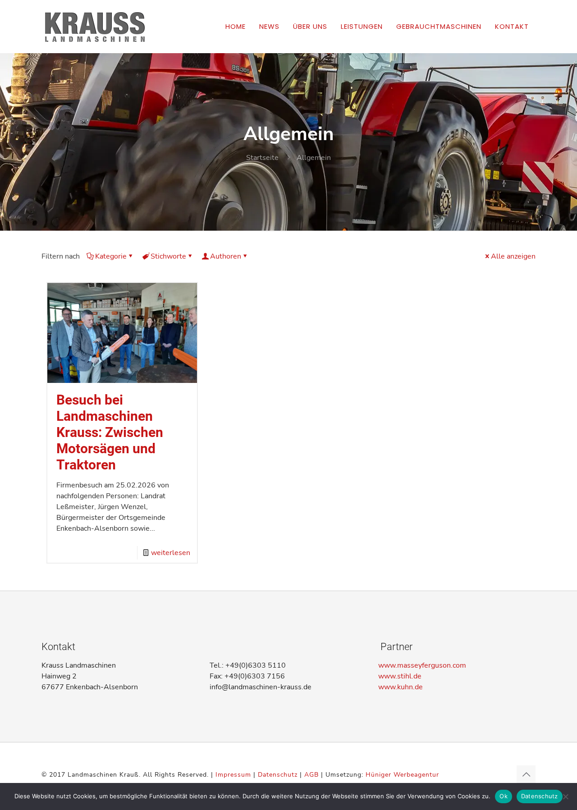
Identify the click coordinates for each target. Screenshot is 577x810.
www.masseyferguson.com (422, 665)
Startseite (262, 158)
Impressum (233, 774)
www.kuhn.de (400, 687)
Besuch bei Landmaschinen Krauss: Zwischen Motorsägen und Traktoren (109, 432)
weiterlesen (170, 553)
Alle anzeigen (513, 256)
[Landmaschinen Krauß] (94, 26)
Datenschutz (278, 774)
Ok (503, 796)
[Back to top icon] (526, 774)
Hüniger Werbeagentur (402, 774)
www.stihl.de (399, 676)
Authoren (225, 256)
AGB (311, 774)
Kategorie (111, 256)
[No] (565, 796)
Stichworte (168, 256)
